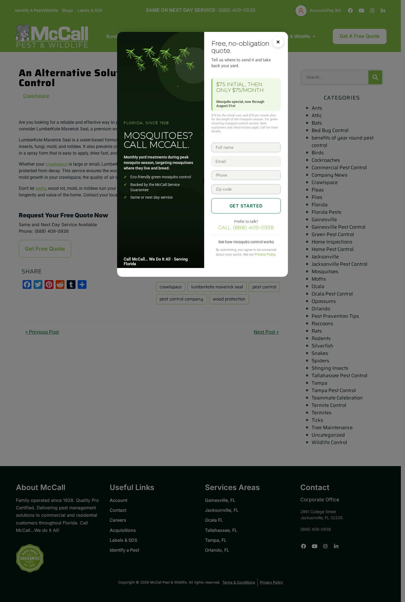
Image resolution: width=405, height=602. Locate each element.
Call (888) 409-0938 (246, 228)
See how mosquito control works (246, 242)
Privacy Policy (265, 254)
